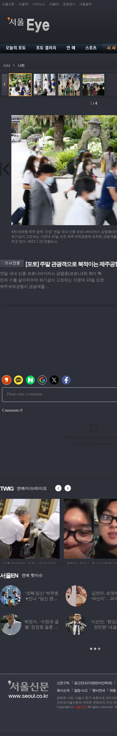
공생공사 (69, 4)
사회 (21, 65)
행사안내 (98, 690)
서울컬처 (85, 4)
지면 (91, 683)
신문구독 (63, 683)
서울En (54, 4)
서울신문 (8, 4)
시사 (6, 65)
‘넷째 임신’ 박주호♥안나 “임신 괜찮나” (41, 598)
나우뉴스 (38, 4)
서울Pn (23, 4)
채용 (113, 690)
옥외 (108, 683)
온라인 (99, 683)
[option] (75, 528)
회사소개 (63, 690)
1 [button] (91, 649)
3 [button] (99, 649)
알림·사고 (80, 690)
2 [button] (95, 649)
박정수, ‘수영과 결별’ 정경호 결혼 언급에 (41, 627)
